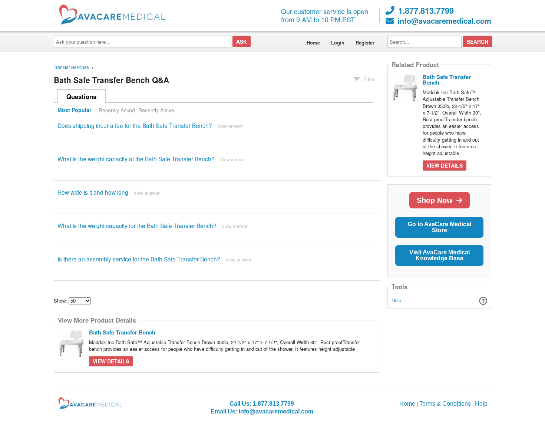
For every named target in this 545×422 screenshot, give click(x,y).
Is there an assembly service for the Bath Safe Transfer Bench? (138, 259)
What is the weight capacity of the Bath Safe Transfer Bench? (136, 159)
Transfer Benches (71, 67)
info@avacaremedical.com (444, 21)
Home (313, 42)
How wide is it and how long (92, 192)
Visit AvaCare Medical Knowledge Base (439, 255)
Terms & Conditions (445, 403)
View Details (111, 361)
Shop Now (435, 200)
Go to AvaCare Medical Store (439, 227)
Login (337, 42)
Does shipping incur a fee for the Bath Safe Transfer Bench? (134, 125)
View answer (230, 126)
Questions (81, 96)
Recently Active (156, 110)
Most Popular (74, 110)
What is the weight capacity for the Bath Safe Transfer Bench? (137, 225)
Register (365, 42)
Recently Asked (117, 110)
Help (396, 300)
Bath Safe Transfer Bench (122, 332)
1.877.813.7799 (426, 10)
